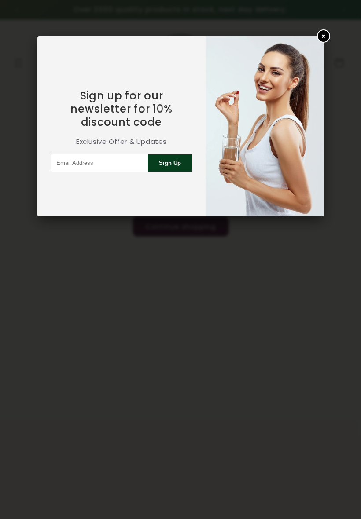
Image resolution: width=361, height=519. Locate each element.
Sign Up (170, 163)
